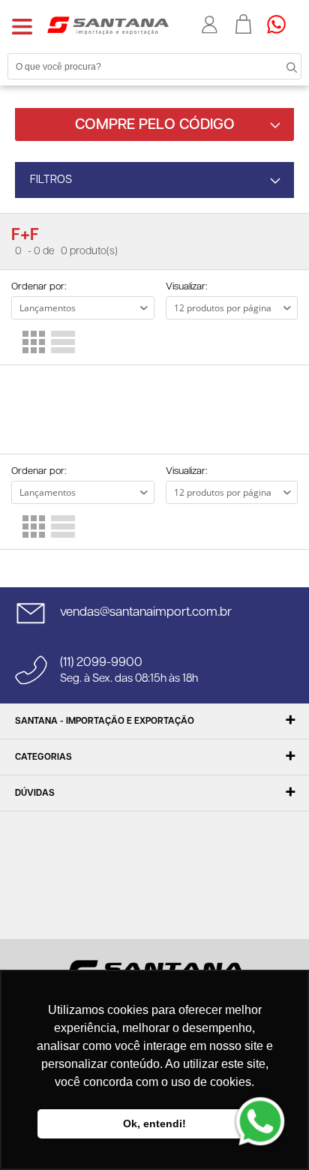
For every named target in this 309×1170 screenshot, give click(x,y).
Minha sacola (244, 24)
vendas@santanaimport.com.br (146, 612)
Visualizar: (186, 287)
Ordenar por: (38, 287)
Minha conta (211, 25)
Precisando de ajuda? (281, 24)
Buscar (279, 66)
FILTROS (51, 179)
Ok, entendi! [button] (154, 1124)
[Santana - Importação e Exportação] (108, 25)
